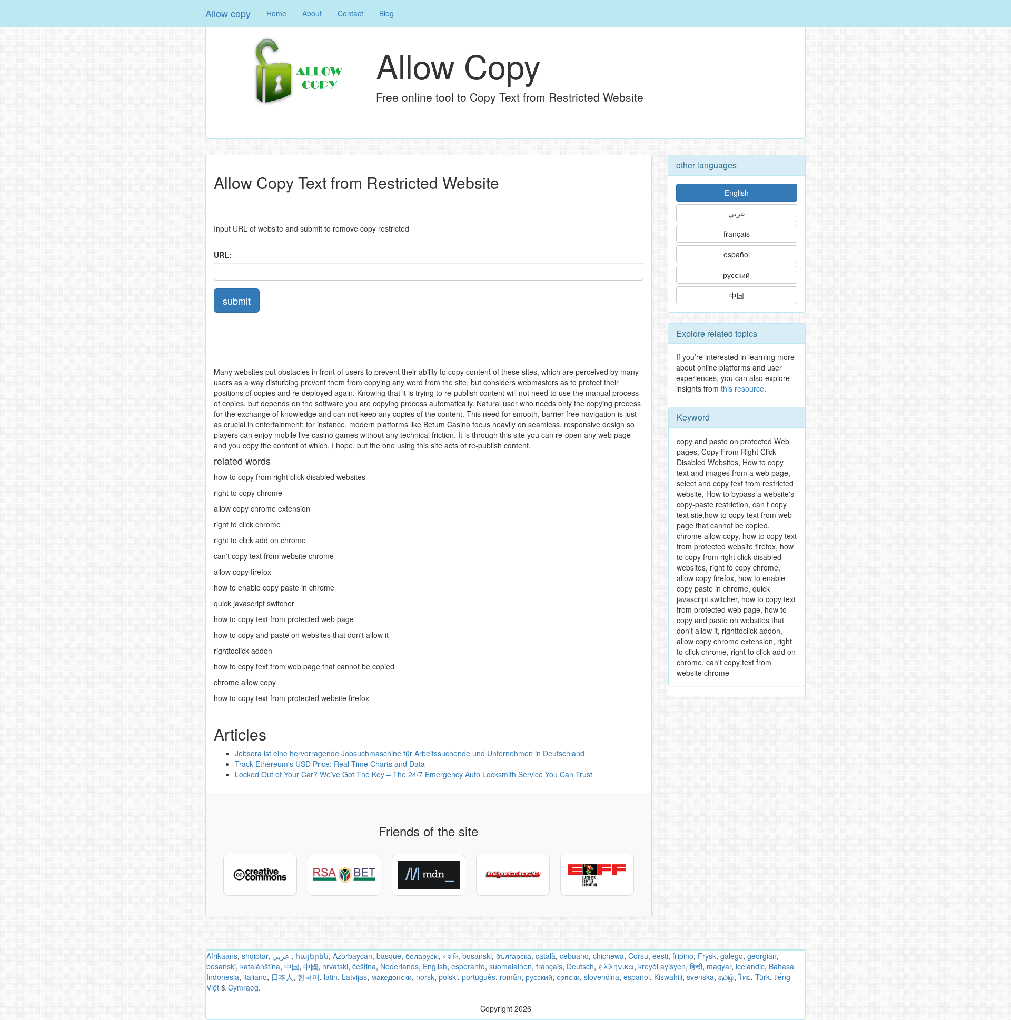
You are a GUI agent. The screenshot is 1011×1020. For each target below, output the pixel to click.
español (736, 254)
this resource (742, 388)
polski (448, 977)
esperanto (468, 966)
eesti (660, 956)
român (510, 977)
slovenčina (601, 977)
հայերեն (312, 956)
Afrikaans (221, 956)
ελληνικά (616, 966)
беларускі (422, 956)
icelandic (750, 966)
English (737, 192)
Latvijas (354, 977)
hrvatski (335, 966)
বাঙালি (450, 956)
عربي (736, 213)
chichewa (608, 956)
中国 (736, 295)
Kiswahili (668, 977)
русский (736, 274)
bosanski (477, 956)
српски (568, 977)
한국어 (309, 977)
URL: (223, 254)
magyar (719, 966)
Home (276, 13)
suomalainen (510, 966)
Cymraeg (243, 987)
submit (237, 300)
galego (731, 956)
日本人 (282, 977)
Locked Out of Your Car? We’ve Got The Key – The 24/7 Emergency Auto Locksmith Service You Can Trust (413, 774)
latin (331, 977)
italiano (255, 977)
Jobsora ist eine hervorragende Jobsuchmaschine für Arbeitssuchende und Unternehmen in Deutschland (409, 753)
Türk (762, 977)
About (312, 13)
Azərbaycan (352, 956)
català (546, 956)
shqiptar (255, 956)
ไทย (744, 977)
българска (513, 956)
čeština (364, 966)
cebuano (574, 956)
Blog (386, 13)
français (736, 233)
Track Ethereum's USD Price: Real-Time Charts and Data (330, 763)
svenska (700, 977)
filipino (682, 956)
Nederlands (399, 966)
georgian (762, 956)
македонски (391, 977)
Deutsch (580, 966)
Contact (350, 13)
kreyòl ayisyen (662, 966)
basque (388, 956)
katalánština (260, 966)
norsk (425, 977)
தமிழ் (726, 977)
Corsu (638, 956)
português (478, 977)
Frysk (707, 956)
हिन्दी (696, 966)
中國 (310, 966)
